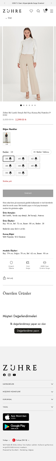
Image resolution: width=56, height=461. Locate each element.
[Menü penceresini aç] (51, 11)
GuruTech (15, 450)
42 (32, 158)
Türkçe (5, 440)
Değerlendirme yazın (28, 330)
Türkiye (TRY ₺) (21, 440)
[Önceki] (4, 3)
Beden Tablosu (43, 152)
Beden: (26, 152)
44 (6, 165)
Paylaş (10, 278)
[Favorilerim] (31, 11)
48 (32, 165)
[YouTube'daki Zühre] (14, 375)
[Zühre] (12, 11)
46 (19, 165)
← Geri (8, 17)
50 (6, 172)
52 (19, 172)
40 (19, 158)
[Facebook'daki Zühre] (5, 375)
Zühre (19, 445)
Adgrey (31, 450)
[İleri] (51, 3)
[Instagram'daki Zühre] (10, 375)
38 (6, 158)
